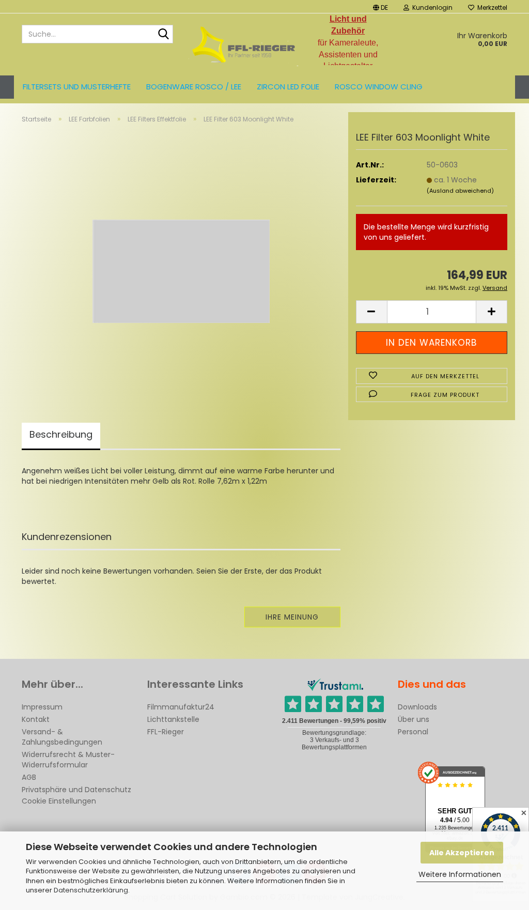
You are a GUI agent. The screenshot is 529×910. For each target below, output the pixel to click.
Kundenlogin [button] (431, 7)
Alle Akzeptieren (461, 852)
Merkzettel (490, 7)
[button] (380, 6)
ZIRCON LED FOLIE (288, 86)
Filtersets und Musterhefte (77, 86)
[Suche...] (163, 34)
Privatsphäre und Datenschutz (76, 789)
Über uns (413, 719)
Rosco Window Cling (379, 86)
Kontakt (36, 719)
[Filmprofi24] (244, 44)
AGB (29, 777)
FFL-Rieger (165, 732)
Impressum (42, 707)
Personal (413, 732)
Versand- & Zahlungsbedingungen (62, 737)
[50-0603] (181, 260)
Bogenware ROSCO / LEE (193, 86)
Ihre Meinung (292, 617)
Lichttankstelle (173, 719)
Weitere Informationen (459, 874)
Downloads (417, 707)
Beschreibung (60, 434)
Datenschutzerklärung (91, 890)
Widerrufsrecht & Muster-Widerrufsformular (68, 759)
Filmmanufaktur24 (180, 707)
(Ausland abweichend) (460, 191)
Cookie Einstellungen (59, 801)
